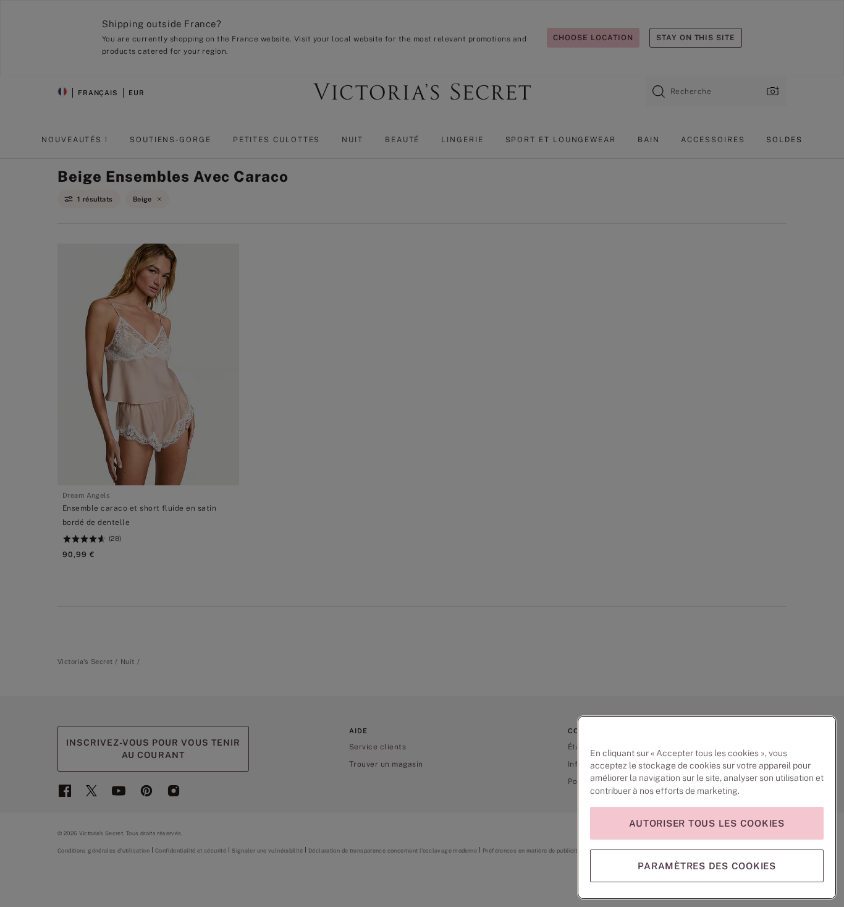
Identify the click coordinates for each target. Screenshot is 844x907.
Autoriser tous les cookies (707, 823)
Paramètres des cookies (707, 866)
